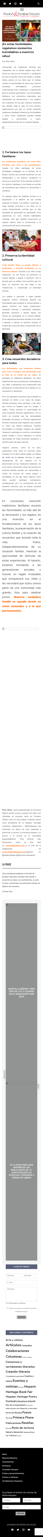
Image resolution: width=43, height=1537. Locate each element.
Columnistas (8, 1462)
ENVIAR (21, 1317)
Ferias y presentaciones (13, 1473)
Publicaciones (13, 1423)
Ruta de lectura (23, 1428)
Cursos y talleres (10, 1477)
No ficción (10, 1413)
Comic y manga (27, 1357)
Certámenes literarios (12, 1481)
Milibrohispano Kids (13, 1408)
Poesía (26, 1412)
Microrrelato (29, 1405)
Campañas (27, 1345)
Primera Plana (23, 1417)
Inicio (4, 1454)
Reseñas (28, 1423)
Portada (9, 1418)
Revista (8, 1428)
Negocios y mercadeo (28, 1408)
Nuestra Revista (9, 1458)
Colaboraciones (17, 1351)
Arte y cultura (14, 1340)
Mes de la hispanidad (15, 1405)
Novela (18, 1412)
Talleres (13, 1435)
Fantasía (20, 1387)
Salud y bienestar (14, 1432)
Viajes (19, 1436)
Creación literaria (18, 1372)
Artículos (13, 1345)
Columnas (14, 1356)
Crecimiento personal (15, 1376)
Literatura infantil (25, 1401)
